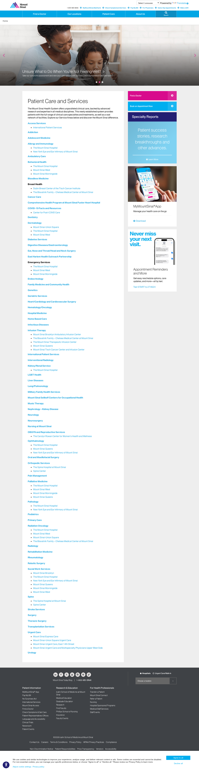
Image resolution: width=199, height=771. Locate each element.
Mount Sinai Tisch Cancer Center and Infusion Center (58, 349)
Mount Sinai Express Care (45, 636)
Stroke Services (36, 609)
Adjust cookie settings (22, 767)
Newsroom (27, 726)
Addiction (33, 132)
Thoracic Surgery (37, 621)
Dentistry (33, 217)
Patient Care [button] (108, 14)
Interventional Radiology (40, 360)
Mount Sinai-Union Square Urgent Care (52, 640)
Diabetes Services (37, 239)
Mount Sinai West (41, 170)
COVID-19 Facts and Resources (44, 208)
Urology (32, 652)
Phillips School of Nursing (67, 711)
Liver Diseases (35, 380)
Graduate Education (64, 701)
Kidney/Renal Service (39, 365)
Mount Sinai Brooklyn (43, 573)
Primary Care (35, 520)
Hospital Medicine (37, 313)
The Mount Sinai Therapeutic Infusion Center (54, 342)
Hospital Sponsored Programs (102, 705)
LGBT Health (34, 374)
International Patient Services (47, 127)
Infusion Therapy (37, 330)
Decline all (178, 763)
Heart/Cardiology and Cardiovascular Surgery (52, 301)
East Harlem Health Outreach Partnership (49, 256)
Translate (181, 3)
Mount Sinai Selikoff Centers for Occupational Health (55, 397)
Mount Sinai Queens (43, 345)
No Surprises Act (29, 699)
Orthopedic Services (39, 463)
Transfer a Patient (97, 692)
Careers (44, 742)
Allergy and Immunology (40, 143)
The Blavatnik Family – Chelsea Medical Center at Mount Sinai (63, 192)
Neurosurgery (35, 420)
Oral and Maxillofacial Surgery (43, 457)
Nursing (93, 702)
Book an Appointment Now (141, 106)
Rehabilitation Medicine (40, 551)
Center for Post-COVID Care (46, 212)
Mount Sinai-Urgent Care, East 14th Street (53, 644)
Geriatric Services (37, 296)
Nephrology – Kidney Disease (43, 409)
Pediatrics (33, 514)
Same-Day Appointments (167, 8)
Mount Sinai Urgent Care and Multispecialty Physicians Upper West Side (68, 647)
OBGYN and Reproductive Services (46, 432)
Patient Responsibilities (65, 749)
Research (60, 705)
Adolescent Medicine (39, 138)
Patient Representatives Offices (35, 715)
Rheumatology (35, 557)
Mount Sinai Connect (99, 695)
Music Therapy (36, 403)
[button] (166, 14)
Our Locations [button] (74, 14)
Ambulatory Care (37, 156)
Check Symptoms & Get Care (115, 8)
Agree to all (178, 758)
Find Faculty (61, 708)
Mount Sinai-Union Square (46, 227)
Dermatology (35, 223)
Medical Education (64, 698)
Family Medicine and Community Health (48, 284)
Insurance (60, 715)
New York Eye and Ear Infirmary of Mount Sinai (55, 151)
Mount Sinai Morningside (45, 173)
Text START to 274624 (144, 287)
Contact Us (34, 742)
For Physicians (148, 8)
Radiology (33, 546)
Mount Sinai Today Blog (62, 680)
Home (5, 21)
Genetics (32, 290)
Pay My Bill (134, 8)
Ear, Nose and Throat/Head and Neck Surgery (52, 250)
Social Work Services (39, 569)
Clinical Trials (27, 722)
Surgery (32, 615)
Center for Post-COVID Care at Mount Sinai (56, 71)
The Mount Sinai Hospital (45, 147)
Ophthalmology (36, 441)
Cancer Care (34, 197)
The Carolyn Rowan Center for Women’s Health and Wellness (62, 436)
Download (141, 221)
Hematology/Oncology (40, 307)
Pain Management (37, 475)
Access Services (37, 123)
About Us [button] (140, 14)
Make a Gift (184, 8)
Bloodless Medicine (38, 178)
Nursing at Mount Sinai (39, 426)
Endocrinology (35, 278)
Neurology (33, 414)
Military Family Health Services (44, 392)
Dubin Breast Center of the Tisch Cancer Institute (56, 188)
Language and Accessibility (33, 719)
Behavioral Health (37, 162)
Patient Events (28, 729)
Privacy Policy (75, 742)
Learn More (153, 159)
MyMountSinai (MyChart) (92, 8)
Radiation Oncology (38, 525)
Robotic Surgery (36, 563)
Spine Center (39, 471)
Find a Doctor (135, 95)
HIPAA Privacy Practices (93, 742)
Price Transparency (85, 749)
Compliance (111, 742)
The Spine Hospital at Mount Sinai (49, 467)
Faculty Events (62, 718)
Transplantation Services (41, 626)
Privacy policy (38, 767)
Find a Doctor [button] (39, 14)
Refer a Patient (96, 699)
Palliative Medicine (38, 481)
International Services (31, 702)
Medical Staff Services (99, 709)
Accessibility (110, 749)
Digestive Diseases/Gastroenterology (48, 245)
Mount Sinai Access (30, 705)
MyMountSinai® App (30, 692)
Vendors (99, 749)
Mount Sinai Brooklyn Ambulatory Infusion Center (57, 334)
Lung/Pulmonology (38, 386)
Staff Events (95, 712)
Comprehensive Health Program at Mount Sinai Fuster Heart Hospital (64, 202)
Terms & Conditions (59, 742)
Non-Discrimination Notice (41, 749)
